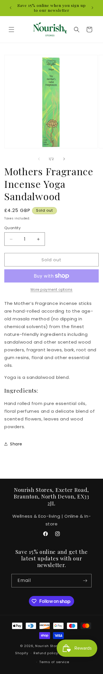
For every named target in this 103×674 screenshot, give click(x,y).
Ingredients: (21, 390)
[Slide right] (64, 159)
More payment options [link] (52, 289)
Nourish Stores (48, 646)
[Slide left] (39, 159)
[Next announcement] (92, 7)
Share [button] (16, 444)
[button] (11, 29)
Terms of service (54, 662)
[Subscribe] (85, 580)
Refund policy (45, 653)
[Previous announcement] (10, 7)
